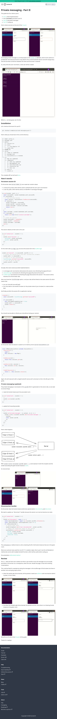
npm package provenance (35, 1)
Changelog (4, 705)
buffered (39, 573)
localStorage (38, 248)
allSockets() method (15, 555)
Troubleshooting (5, 667)
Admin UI (3, 695)
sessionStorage (7, 273)
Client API (3, 659)
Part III (5, 20)
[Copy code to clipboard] (54, 130)
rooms (26, 465)
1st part (24, 25)
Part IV (5, 22)
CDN (2, 692)
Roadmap (3, 707)
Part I (4, 16)
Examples (3, 655)
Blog (2, 682)
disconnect (48, 509)
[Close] (56, 1)
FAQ (2, 703)
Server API (4, 657)
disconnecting (39, 509)
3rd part (17, 637)
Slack (2, 674)
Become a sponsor (6, 709)
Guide (2, 650)
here (19, 175)
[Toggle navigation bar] (2, 4)
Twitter (3, 684)
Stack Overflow (5, 670)
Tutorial (3, 653)
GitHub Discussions (6, 672)
